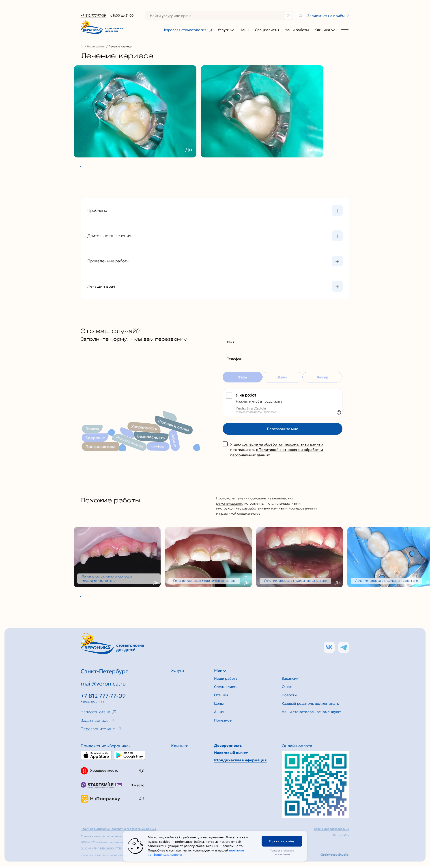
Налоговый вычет (231, 752)
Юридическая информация (240, 760)
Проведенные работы (108, 260)
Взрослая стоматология (185, 30)
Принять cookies (282, 841)
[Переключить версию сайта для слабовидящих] (300, 15)
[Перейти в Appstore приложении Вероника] (96, 755)
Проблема (97, 210)
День (282, 377)
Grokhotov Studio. (334, 855)
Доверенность (228, 745)
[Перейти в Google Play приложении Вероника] (129, 755)
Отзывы (221, 695)
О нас (287, 686)
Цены (244, 30)
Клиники (322, 30)
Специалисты (267, 30)
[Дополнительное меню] (344, 29)
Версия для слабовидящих (331, 828)
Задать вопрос (94, 720)
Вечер (322, 377)
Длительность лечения (109, 235)
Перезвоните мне (282, 429)
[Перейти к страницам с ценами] (315, 784)
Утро (242, 377)
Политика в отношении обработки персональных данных (118, 828)
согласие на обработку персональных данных (282, 444)
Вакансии (290, 678)
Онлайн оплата (297, 745)
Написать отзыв (95, 711)
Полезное (223, 720)
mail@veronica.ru (103, 683)
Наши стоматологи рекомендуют (311, 711)
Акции (220, 711)
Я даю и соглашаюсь (276, 449)
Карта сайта (341, 835)
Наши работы (297, 30)
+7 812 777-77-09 (93, 15)
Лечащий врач (101, 286)
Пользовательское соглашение (282, 852)
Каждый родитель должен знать (310, 703)
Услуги (223, 30)
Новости (289, 695)
